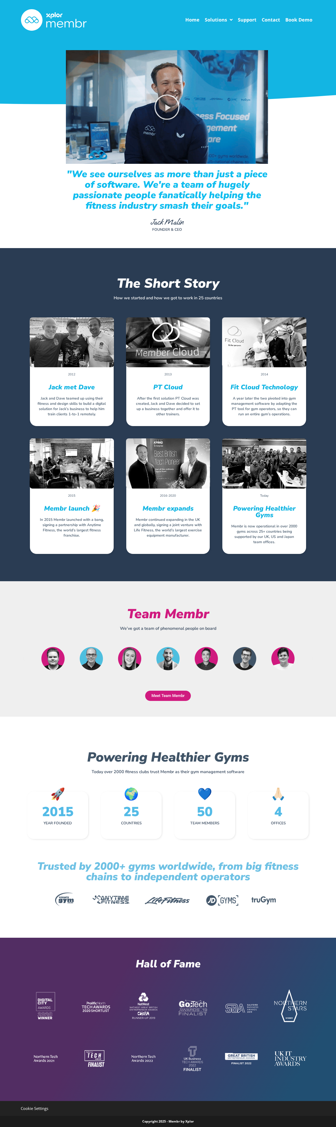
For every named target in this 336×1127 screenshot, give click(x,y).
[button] (167, 107)
